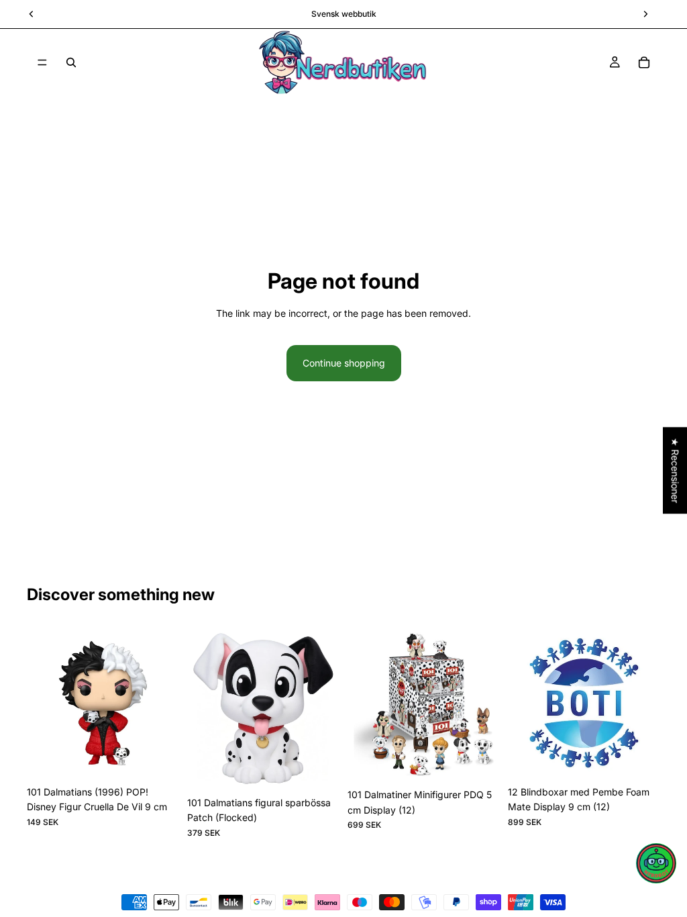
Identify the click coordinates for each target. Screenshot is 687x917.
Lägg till (169, 758)
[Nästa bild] (164, 703)
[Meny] (42, 62)
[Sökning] (71, 62)
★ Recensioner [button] (675, 470)
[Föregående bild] (41, 703)
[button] (656, 863)
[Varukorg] (644, 62)
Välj (330, 769)
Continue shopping (344, 363)
